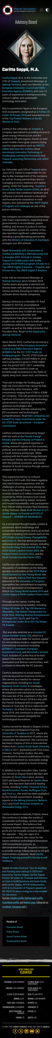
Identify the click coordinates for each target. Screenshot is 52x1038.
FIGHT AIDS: (11, 1003)
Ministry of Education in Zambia (29, 239)
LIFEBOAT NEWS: (34, 982)
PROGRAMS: (32, 1007)
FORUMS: (19, 1018)
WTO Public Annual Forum (16, 537)
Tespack (15, 81)
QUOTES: (31, 1018)
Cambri (37, 780)
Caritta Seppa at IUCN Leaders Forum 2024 (25, 594)
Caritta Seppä (9, 77)
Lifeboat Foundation (20, 1027)
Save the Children (24, 148)
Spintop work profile (34, 898)
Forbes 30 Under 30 (13, 608)
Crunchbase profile (10, 902)
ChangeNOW (39, 537)
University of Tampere (32, 581)
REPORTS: (31, 1003)
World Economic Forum (15, 790)
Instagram (16, 907)
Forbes (24, 786)
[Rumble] (37, 1031)
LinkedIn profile (17, 898)
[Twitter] (21, 1031)
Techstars (7, 709)
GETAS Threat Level (26, 972)
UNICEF (40, 145)
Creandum (20, 648)
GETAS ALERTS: (33, 988)
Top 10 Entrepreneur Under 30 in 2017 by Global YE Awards (24, 621)
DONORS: (17, 999)
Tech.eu (11, 793)
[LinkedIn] (26, 1031)
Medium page (29, 902)
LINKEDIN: (9, 988)
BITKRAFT (7, 648)
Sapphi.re (46, 1027)
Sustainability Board (16, 941)
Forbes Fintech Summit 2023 (18, 553)
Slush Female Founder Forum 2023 (21, 557)
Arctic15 (11, 540)
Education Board (15, 927)
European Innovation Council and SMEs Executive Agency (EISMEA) (24, 349)
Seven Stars (21, 777)
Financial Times (38, 786)
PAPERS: (31, 1011)
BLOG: (30, 994)
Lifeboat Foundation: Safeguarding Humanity (19, 10)
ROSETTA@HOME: (15, 1011)
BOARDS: (31, 999)
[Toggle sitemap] (42, 10)
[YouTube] (32, 1031)
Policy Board (13, 931)
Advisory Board (26, 22)
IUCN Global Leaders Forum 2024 (20, 550)
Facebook (6, 907)
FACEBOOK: (8, 982)
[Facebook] (15, 1031)
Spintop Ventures (11, 84)
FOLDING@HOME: (9, 1007)
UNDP (5, 148)
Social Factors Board (17, 936)
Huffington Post (37, 790)
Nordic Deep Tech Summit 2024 (23, 547)
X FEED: (9, 994)
